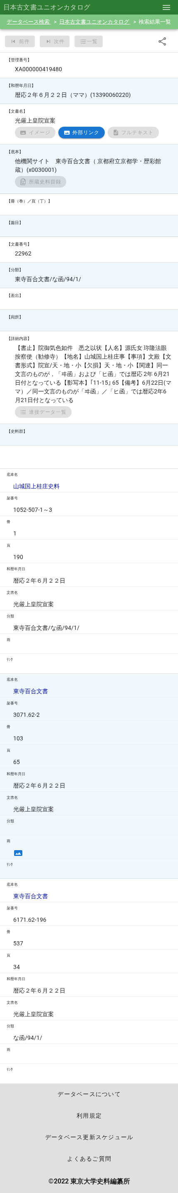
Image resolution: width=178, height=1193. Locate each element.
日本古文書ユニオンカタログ (94, 22)
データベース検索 (29, 22)
